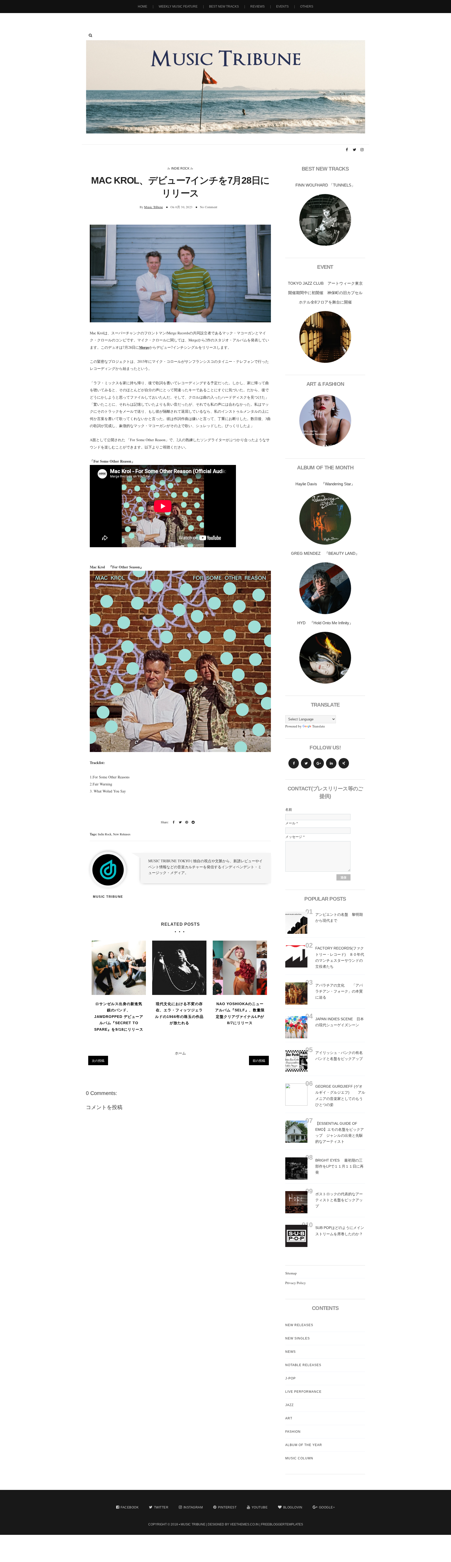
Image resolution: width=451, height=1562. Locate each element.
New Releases (121, 834)
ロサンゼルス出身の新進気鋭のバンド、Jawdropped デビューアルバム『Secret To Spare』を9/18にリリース (118, 1016)
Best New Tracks (224, 6)
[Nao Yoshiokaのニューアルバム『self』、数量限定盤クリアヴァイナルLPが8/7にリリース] (240, 968)
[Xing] (344, 763)
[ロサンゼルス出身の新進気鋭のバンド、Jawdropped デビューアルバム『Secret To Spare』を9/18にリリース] (119, 968)
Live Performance (303, 1392)
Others (306, 6)
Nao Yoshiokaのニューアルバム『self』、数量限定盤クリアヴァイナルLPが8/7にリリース (240, 1013)
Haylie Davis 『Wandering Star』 (325, 484)
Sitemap (291, 1273)
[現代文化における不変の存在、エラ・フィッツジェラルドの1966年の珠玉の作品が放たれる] (179, 968)
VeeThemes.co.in (244, 1524)
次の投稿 (98, 1060)
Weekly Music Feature (178, 6)
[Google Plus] (318, 763)
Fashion (293, 1431)
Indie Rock (180, 168)
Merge (144, 347)
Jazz (289, 1405)
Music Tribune (153, 207)
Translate (318, 726)
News (290, 1352)
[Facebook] (293, 763)
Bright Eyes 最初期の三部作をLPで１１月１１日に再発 (339, 1166)
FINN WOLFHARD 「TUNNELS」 (325, 185)
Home (142, 6)
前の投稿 (259, 1060)
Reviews (257, 6)
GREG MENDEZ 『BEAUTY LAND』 (325, 553)
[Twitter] (306, 763)
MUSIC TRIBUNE (193, 1524)
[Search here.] (90, 35)
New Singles (297, 1338)
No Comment (208, 207)
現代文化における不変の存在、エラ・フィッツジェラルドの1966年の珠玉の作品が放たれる (179, 1013)
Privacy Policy (295, 1282)
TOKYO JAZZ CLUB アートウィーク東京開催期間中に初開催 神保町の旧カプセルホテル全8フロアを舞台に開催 (325, 292)
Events (282, 6)
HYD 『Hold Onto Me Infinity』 (325, 623)
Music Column (299, 1458)
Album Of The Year (303, 1445)
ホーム (180, 1053)
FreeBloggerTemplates (282, 1524)
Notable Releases (303, 1365)
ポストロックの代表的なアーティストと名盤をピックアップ (339, 1200)
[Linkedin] (331, 763)
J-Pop (290, 1378)
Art (288, 1418)
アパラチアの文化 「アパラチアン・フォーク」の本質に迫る (339, 991)
